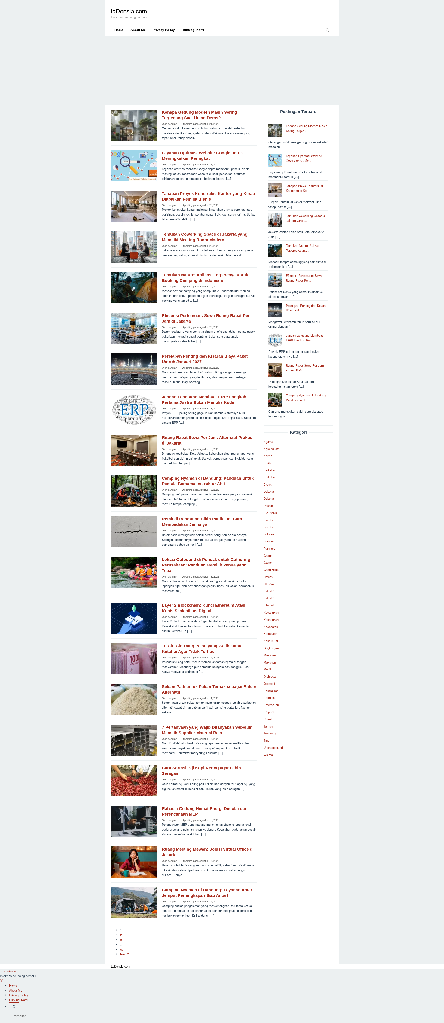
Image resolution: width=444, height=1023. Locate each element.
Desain (268, 505)
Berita (267, 463)
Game (268, 562)
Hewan (268, 577)
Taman (268, 726)
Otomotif (269, 683)
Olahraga (270, 676)
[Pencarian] (327, 30)
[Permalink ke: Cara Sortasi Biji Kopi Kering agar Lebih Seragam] (134, 780)
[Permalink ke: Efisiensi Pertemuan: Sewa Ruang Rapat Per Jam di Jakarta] (134, 328)
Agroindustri (272, 449)
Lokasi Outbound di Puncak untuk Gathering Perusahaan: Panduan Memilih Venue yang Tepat (206, 565)
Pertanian (270, 698)
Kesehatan (271, 626)
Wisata (268, 754)
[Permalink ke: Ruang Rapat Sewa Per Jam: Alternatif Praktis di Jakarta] (134, 450)
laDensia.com (129, 11)
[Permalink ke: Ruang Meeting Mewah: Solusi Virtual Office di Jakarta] (134, 861)
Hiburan (269, 584)
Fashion (269, 520)
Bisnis (268, 484)
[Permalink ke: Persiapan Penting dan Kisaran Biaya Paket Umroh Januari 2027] (134, 368)
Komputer (270, 633)
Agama (268, 441)
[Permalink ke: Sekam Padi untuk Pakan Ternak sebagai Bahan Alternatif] (134, 699)
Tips (266, 740)
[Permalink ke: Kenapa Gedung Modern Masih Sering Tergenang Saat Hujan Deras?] (134, 124)
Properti (269, 712)
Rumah (268, 719)
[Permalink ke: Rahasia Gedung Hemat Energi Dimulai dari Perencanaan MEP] (134, 821)
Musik (268, 669)
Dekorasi (269, 491)
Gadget (268, 555)
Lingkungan (271, 648)
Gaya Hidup (271, 569)
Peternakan (271, 705)
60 (121, 949)
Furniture (269, 541)
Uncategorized (273, 747)
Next (123, 954)
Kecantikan (271, 612)
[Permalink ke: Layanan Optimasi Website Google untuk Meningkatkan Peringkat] (134, 165)
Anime (268, 456)
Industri (269, 591)
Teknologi (270, 733)
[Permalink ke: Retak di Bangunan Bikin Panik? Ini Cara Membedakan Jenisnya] (134, 531)
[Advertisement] (222, 70)
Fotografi (269, 534)
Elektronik (270, 513)
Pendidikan (271, 690)
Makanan (270, 655)
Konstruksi (271, 641)
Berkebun (270, 470)
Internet (269, 605)
